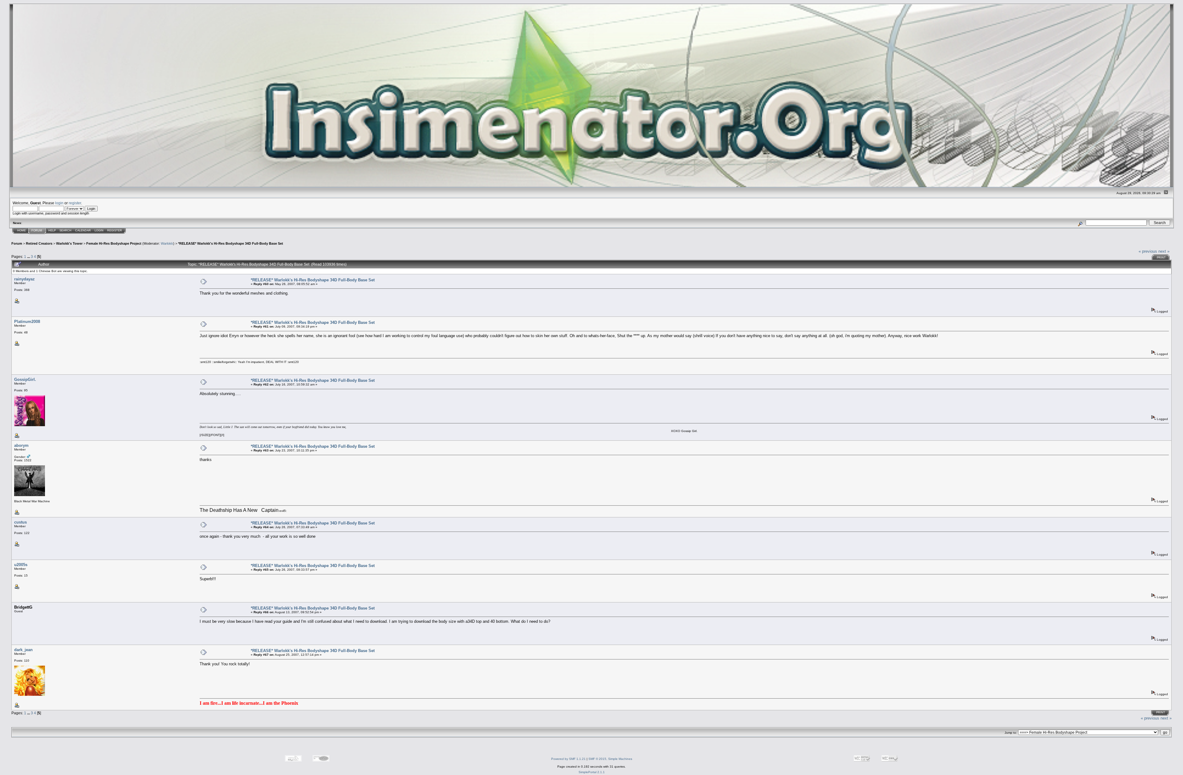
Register (114, 230)
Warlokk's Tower (69, 243)
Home (21, 230)
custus (20, 522)
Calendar (83, 230)
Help (52, 230)
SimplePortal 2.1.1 (592, 772)
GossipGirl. (25, 379)
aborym (21, 445)
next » (1163, 251)
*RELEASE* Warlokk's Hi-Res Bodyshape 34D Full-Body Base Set (230, 243)
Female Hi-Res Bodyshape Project (113, 243)
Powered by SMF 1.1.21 (568, 759)
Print (1161, 257)
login (59, 203)
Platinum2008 (27, 321)
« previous (1148, 251)
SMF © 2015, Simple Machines (610, 759)
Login (99, 230)
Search (65, 230)
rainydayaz (24, 279)
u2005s (20, 564)
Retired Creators (39, 243)
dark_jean (23, 649)
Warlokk (167, 243)
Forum (36, 230)
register (75, 203)
